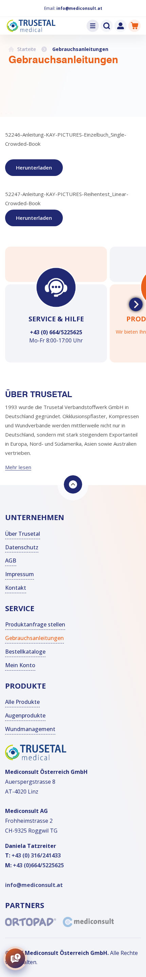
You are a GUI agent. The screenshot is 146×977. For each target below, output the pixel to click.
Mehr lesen (18, 467)
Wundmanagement (30, 729)
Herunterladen (34, 167)
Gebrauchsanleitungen (34, 638)
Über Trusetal (22, 533)
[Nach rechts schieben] (136, 304)
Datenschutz (21, 547)
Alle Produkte (22, 702)
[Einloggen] (120, 26)
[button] (93, 26)
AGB (10, 560)
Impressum (19, 574)
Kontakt (15, 587)
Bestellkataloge (25, 651)
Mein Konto (20, 665)
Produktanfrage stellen (35, 624)
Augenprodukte (25, 715)
